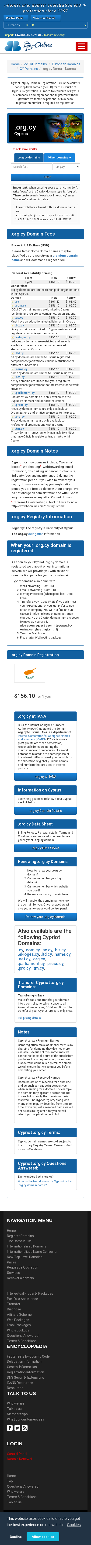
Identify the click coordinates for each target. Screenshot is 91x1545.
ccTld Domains (35, 64)
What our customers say (25, 1419)
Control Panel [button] (15, 18)
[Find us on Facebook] (10, 1428)
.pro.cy (19, 416)
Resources (15, 1388)
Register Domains (20, 1236)
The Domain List (19, 1241)
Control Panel (17, 1454)
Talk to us (14, 1409)
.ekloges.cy (22, 337)
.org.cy (38, 958)
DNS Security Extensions (25, 1377)
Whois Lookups (18, 1330)
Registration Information (25, 1372)
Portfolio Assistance (22, 1299)
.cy (16, 301)
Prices (12, 1262)
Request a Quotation (22, 1267)
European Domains (66, 64)
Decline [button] (16, 1537)
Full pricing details (29, 1018)
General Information (22, 1367)
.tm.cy (19, 428)
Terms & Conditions (22, 1341)
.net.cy (19, 377)
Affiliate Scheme (19, 1314)
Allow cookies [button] (43, 1537)
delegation (36, 534)
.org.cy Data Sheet (45, 848)
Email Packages (19, 1325)
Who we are (15, 1403)
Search (46, 177)
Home (15, 64)
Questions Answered (22, 1335)
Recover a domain (20, 1278)
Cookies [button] (74, 1525)
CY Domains (29, 69)
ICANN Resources (20, 1383)
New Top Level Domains (24, 1257)
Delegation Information (24, 1361)
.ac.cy (18, 317)
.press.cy (21, 404)
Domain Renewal (19, 1459)
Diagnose (14, 1309)
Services (13, 1273)
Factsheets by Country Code (28, 1356)
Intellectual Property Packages (30, 1293)
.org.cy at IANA (45, 777)
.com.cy (20, 305)
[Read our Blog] (25, 1428)
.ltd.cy (19, 353)
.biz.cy (19, 325)
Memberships (17, 1414)
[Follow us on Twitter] (17, 1428)
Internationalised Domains (26, 1246)
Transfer (13, 1304)
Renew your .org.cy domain (46, 917)
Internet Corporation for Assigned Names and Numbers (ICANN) (44, 737)
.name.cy (20, 369)
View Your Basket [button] (44, 18)
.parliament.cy (24, 392)
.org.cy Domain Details (45, 811)
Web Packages (18, 1320)
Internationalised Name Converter (32, 1251)
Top (10, 1481)
